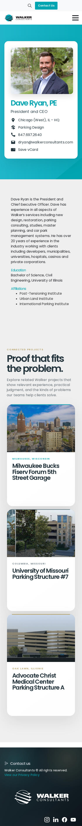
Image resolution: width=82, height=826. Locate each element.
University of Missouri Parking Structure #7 (40, 574)
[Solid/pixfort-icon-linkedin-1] (55, 819)
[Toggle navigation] (75, 18)
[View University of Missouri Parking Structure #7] (41, 533)
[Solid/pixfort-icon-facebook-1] (64, 819)
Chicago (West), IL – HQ (38, 120)
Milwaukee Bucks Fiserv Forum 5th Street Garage (35, 472)
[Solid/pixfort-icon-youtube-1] (73, 819)
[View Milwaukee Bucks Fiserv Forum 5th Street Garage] (41, 428)
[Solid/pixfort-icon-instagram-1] (47, 819)
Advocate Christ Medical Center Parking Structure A (38, 682)
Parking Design (31, 127)
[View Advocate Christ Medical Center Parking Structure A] (41, 638)
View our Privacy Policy (22, 775)
